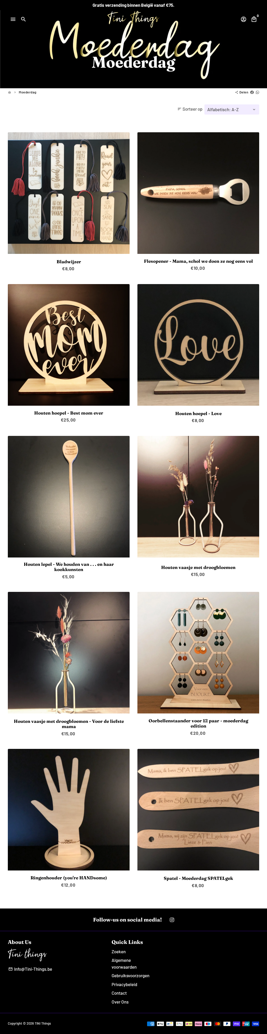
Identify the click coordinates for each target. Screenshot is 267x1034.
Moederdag (28, 92)
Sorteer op (189, 108)
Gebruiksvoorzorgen (130, 975)
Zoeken (119, 951)
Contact (119, 992)
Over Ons (120, 1001)
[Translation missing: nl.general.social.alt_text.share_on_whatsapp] (257, 92)
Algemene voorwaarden (124, 963)
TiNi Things (43, 1023)
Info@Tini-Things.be (30, 969)
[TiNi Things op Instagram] (172, 919)
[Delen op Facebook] (252, 92)
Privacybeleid (124, 984)
